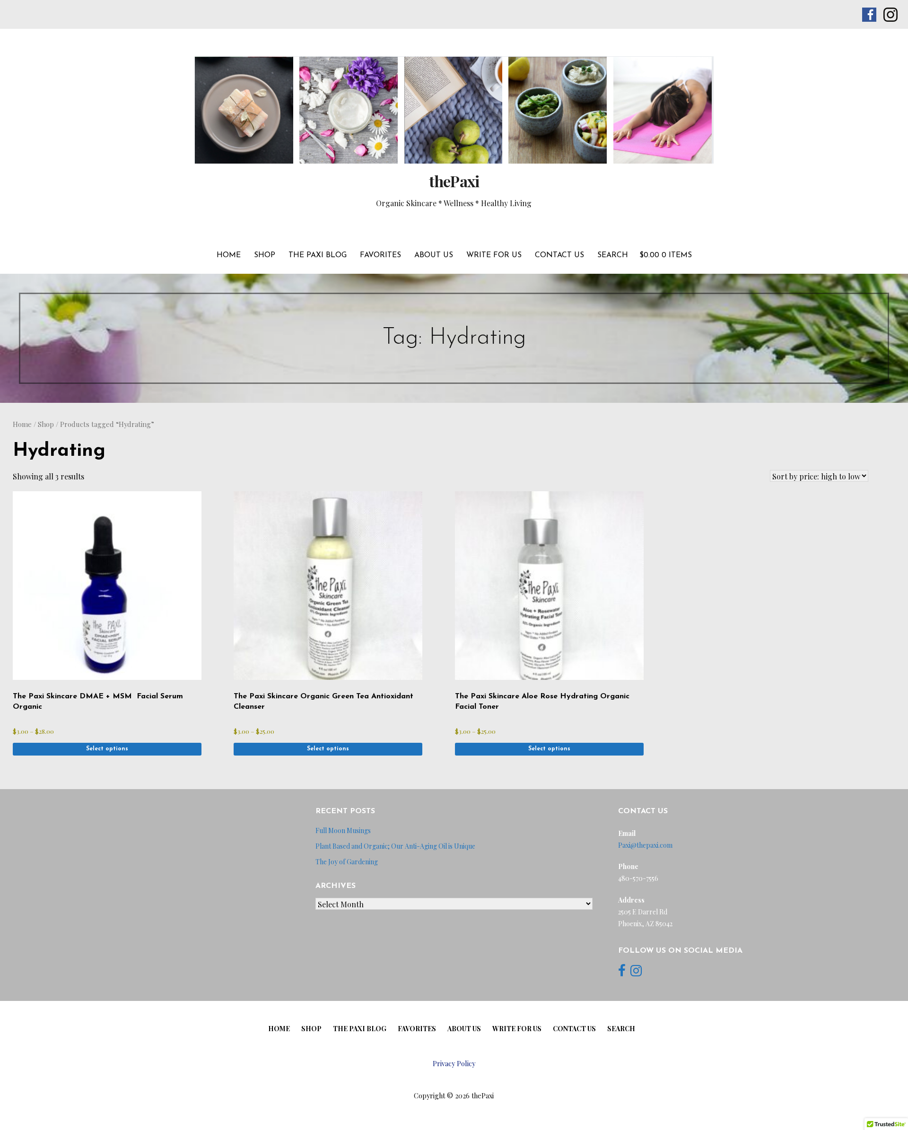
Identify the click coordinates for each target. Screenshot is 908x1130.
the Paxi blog (317, 255)
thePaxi (454, 181)
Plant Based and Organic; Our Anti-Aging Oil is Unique (395, 846)
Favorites (380, 255)
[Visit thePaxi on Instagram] (636, 972)
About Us (433, 255)
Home (229, 255)
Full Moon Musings (343, 830)
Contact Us (559, 255)
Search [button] (612, 255)
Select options (107, 749)
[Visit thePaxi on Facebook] (622, 972)
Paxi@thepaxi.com (645, 845)
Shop (264, 255)
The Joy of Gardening (346, 861)
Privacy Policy (454, 1063)
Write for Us (494, 255)
